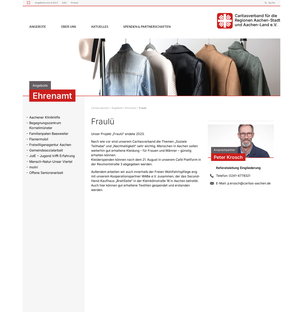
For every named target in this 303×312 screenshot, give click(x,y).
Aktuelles (99, 26)
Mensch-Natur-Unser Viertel (50, 161)
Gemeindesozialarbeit (46, 150)
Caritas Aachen (100, 107)
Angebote (37, 26)
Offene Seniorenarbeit (46, 173)
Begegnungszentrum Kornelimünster (45, 125)
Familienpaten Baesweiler (48, 134)
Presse (74, 2)
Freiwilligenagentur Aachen (50, 145)
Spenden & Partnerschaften (147, 26)
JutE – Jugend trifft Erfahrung (52, 156)
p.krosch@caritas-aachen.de (249, 183)
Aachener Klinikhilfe (44, 117)
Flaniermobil (38, 139)
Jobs (64, 2)
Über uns (68, 26)
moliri (33, 167)
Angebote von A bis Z (46, 2)
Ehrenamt (130, 107)
